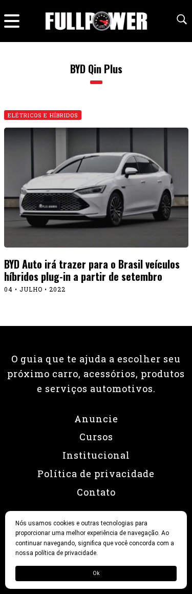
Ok (96, 573)
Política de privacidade (96, 473)
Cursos (96, 437)
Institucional (96, 455)
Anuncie (96, 419)
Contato (96, 492)
